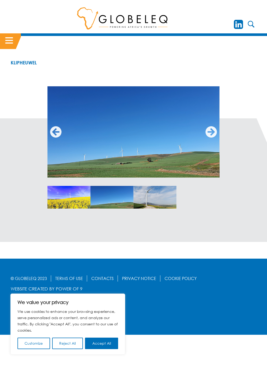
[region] (67, 324)
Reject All (67, 343)
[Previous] (56, 132)
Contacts (102, 278)
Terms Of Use (69, 278)
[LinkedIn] (238, 24)
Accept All (101, 343)
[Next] (211, 132)
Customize (34, 343)
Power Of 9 (69, 288)
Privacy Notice (139, 278)
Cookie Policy (181, 278)
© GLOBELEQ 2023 (29, 278)
